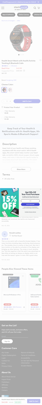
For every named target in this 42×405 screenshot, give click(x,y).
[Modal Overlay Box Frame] (21, 202)
